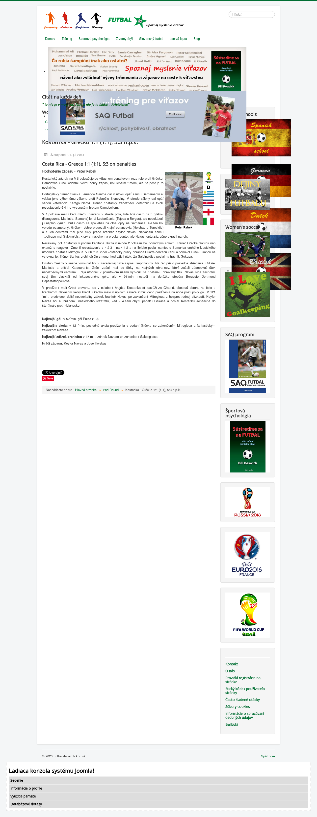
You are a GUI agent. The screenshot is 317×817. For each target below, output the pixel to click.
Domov (50, 38)
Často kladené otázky (242, 699)
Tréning (67, 38)
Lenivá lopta (178, 38)
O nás (230, 670)
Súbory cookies (237, 706)
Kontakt (231, 664)
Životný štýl (124, 38)
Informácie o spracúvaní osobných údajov (244, 715)
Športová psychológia (94, 38)
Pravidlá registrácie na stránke (243, 679)
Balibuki (231, 724)
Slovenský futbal (151, 38)
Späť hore (268, 756)
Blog (196, 38)
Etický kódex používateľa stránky (245, 690)
